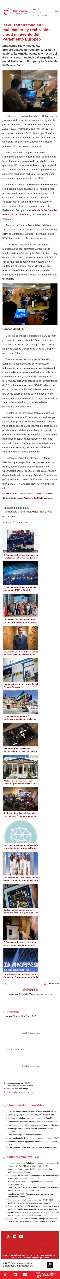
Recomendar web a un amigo (16, 1089)
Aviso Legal (45, 1255)
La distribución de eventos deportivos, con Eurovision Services (33, 1125)
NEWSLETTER (36, 511)
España (36, 10)
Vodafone (48, 498)
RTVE (40, 498)
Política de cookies (9, 1255)
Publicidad (35, 1255)
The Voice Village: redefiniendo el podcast (25, 1135)
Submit (45, 984)
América (37, 13)
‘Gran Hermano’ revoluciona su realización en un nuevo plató (32, 1148)
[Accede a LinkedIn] (15, 1274)
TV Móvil (48, 494)
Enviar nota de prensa (31, 1258)
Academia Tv (30, 498)
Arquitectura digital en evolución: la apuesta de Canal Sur (31, 1118)
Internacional (40, 16)
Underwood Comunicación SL (18, 1266)
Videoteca (14, 1011)
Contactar (45, 1258)
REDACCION (11, 494)
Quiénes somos (23, 1255)
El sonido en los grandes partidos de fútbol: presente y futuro (32, 1111)
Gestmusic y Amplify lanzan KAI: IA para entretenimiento (31, 1115)
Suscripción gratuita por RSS (16, 1083)
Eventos (40, 494)
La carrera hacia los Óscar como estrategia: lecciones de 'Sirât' (33, 1138)
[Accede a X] (5, 1275)
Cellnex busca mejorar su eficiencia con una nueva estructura (32, 1122)
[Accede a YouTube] (25, 1274)
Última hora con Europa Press (24, 1157)
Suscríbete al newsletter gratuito (18, 1092)
